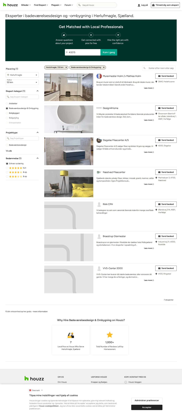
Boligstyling (14, 118)
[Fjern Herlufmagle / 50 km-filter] (66, 67)
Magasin (55, 5)
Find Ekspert (40, 5)
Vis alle (9, 151)
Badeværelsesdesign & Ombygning (23, 108)
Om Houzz (62, 382)
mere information (40, 311)
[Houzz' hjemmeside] (10, 5)
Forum (68, 5)
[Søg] (79, 5)
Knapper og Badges (99, 382)
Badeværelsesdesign (18, 145)
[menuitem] (26, 5)
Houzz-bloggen (134, 382)
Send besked (167, 76)
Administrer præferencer (147, 400)
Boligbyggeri (14, 113)
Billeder (25, 5)
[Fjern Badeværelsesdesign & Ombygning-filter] (104, 67)
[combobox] (97, 5)
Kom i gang (109, 52)
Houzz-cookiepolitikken (49, 406)
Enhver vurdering (16, 163)
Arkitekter (13, 103)
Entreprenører (15, 123)
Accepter (146, 407)
